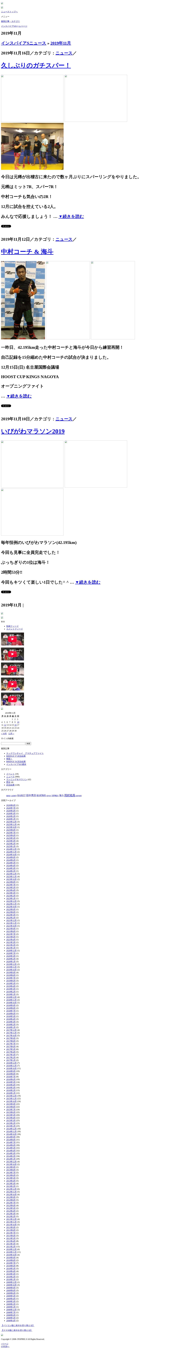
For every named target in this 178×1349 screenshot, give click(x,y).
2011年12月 (11, 1219)
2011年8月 (11, 1230)
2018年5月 (11, 1016)
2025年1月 (11, 846)
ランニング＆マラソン (16, 779)
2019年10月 (11, 970)
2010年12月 (11, 1249)
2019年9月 (11, 972)
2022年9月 (11, 909)
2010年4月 (11, 1271)
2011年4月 (11, 1241)
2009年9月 (11, 1288)
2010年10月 (11, 1255)
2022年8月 (11, 912)
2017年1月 (11, 1060)
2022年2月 (11, 918)
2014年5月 (11, 1148)
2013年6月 (11, 1175)
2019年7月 (11, 978)
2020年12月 (11, 950)
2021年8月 (11, 931)
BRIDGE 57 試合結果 (16, 756)
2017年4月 (11, 1052)
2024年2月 (11, 871)
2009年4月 (11, 1299)
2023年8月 (11, 882)
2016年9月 (11, 1071)
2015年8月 (11, 1107)
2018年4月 (11, 1019)
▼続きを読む (71, 216)
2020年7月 (11, 953)
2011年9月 (11, 1227)
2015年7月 (11, 1109)
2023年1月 (11, 898)
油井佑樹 (79, 795)
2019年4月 (11, 986)
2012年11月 (11, 1192)
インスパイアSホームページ (14, 26)
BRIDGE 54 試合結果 (16, 761)
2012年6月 (11, 1205)
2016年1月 (11, 1093)
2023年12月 (11, 874)
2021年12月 (11, 920)
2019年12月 (11, 964)
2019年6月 (11, 981)
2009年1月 (11, 1307)
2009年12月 (11, 1282)
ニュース (64, 53)
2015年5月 (11, 1115)
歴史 (8, 782)
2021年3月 (11, 942)
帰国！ (9, 759)
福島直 (8, 795)
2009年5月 (11, 1296)
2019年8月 (11, 975)
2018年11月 (11, 1000)
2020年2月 (11, 959)
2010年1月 (11, 1279)
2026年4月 (11, 811)
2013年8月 (11, 1170)
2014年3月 (11, 1153)
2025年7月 (11, 833)
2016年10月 (11, 1068)
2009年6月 (11, 1293)
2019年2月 (11, 992)
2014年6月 (11, 1145)
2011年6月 (11, 1236)
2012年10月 (11, 1194)
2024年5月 (11, 863)
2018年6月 (11, 1014)
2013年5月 (11, 1178)
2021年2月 (11, 945)
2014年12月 (11, 1129)
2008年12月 (11, 1310)
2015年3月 (11, 1120)
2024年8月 (11, 857)
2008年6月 (11, 1315)
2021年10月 (11, 926)
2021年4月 (11, 939)
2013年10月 (11, 1164)
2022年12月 (11, 901)
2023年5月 (11, 887)
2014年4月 (11, 1151)
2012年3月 (11, 1214)
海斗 (61, 795)
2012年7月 (11, 1203)
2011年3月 (11, 1244)
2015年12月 (11, 1096)
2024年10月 (11, 855)
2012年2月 (11, 1216)
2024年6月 (11, 860)
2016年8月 (11, 1074)
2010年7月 (11, 1263)
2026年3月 (11, 813)
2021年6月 (11, 937)
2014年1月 (11, 1159)
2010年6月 (11, 1266)
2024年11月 (11, 852)
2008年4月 (11, 1321)
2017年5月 (11, 1049)
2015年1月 (11, 1126)
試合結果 (10, 785)
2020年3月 (11, 956)
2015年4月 (11, 1118)
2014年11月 (11, 1131)
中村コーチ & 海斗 (27, 251)
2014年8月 (11, 1140)
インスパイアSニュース (23, 43)
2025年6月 (11, 835)
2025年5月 (11, 838)
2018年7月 (11, 1011)
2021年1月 (11, 948)
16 (15, 725)
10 (18, 722)
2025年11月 (11, 824)
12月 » (11, 734)
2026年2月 (11, 816)
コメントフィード (14, 629)
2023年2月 (11, 896)
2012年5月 (11, 1208)
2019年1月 (11, 994)
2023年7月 (11, 885)
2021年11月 (11, 923)
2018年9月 (11, 1005)
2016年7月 (11, 1077)
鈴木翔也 (41, 795)
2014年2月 (11, 1156)
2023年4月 (11, 890)
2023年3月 (11, 893)
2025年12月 (11, 822)
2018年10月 (11, 1003)
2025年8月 (11, 830)
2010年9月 (11, 1257)
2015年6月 (11, 1112)
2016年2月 (11, 1090)
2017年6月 (11, 1046)
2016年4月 (11, 1085)
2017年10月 (11, 1035)
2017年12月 (11, 1030)
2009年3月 (11, 1301)
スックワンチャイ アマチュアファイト (25, 753)
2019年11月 (60, 43)
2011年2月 (11, 1246)
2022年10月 (11, 907)
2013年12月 (11, 1162)
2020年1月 (11, 961)
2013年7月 (11, 1172)
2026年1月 (11, 819)
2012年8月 (11, 1200)
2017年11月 (11, 1033)
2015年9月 (11, 1104)
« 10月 (4, 734)
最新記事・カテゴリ (10, 21)
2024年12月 (11, 849)
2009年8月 (11, 1290)
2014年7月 (11, 1142)
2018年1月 (11, 1027)
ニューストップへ (9, 12)
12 (5, 725)
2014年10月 (11, 1134)
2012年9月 (11, 1197)
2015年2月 (11, 1123)
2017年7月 (11, 1044)
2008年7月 (11, 1312)
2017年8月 (11, 1041)
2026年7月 (11, 808)
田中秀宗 (31, 795)
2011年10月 (11, 1225)
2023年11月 (11, 876)
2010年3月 (11, 1274)
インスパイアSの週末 (16, 764)
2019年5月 (11, 983)
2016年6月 (11, 1079)
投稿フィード (12, 626)
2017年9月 (11, 1038)
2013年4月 (11, 1181)
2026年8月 (11, 805)
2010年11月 (11, 1252)
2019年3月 (11, 989)
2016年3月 (11, 1088)
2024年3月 (11, 868)
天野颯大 (55, 796)
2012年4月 (11, 1211)
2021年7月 (11, 934)
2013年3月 (11, 1183)
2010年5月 (11, 1268)
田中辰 (49, 795)
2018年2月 (11, 1024)
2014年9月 (11, 1137)
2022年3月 (11, 915)
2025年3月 (11, 841)
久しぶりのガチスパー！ (36, 65)
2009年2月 (11, 1304)
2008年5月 (11, 1318)
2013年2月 (11, 1186)
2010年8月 (11, 1260)
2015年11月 (11, 1098)
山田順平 (14, 795)
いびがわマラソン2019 (33, 431)
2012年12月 (11, 1189)
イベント (10, 774)
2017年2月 (11, 1057)
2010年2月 (11, 1277)
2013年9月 (11, 1167)
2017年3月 (11, 1055)
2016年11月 (11, 1066)
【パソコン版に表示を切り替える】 (17, 1325)
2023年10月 (11, 879)
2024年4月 (11, 865)
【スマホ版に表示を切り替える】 (16, 1330)
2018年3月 (11, 1022)
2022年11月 (11, 904)
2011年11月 (11, 1222)
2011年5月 (11, 1238)
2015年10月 (11, 1101)
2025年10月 (11, 827)
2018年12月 (11, 997)
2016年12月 (11, 1063)
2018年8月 (11, 1008)
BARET (21, 795)
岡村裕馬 (69, 795)
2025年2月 (11, 844)
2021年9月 (11, 929)
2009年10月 (11, 1285)
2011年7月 (11, 1233)
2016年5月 (11, 1082)
